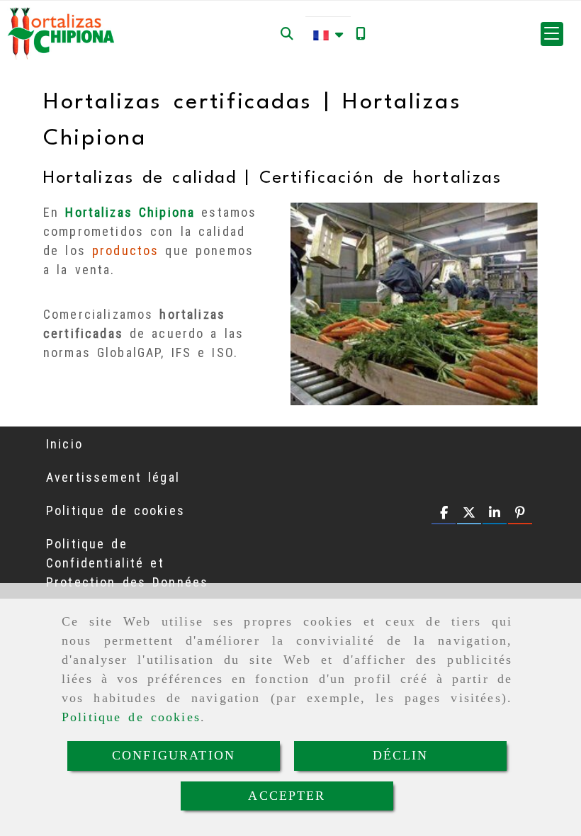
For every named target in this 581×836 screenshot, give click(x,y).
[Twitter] (469, 513)
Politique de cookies (131, 717)
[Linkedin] (495, 513)
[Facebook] (443, 513)
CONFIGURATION (173, 755)
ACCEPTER (286, 796)
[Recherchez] (287, 33)
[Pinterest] (520, 513)
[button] (552, 34)
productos (125, 250)
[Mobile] (361, 33)
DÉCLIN (401, 755)
